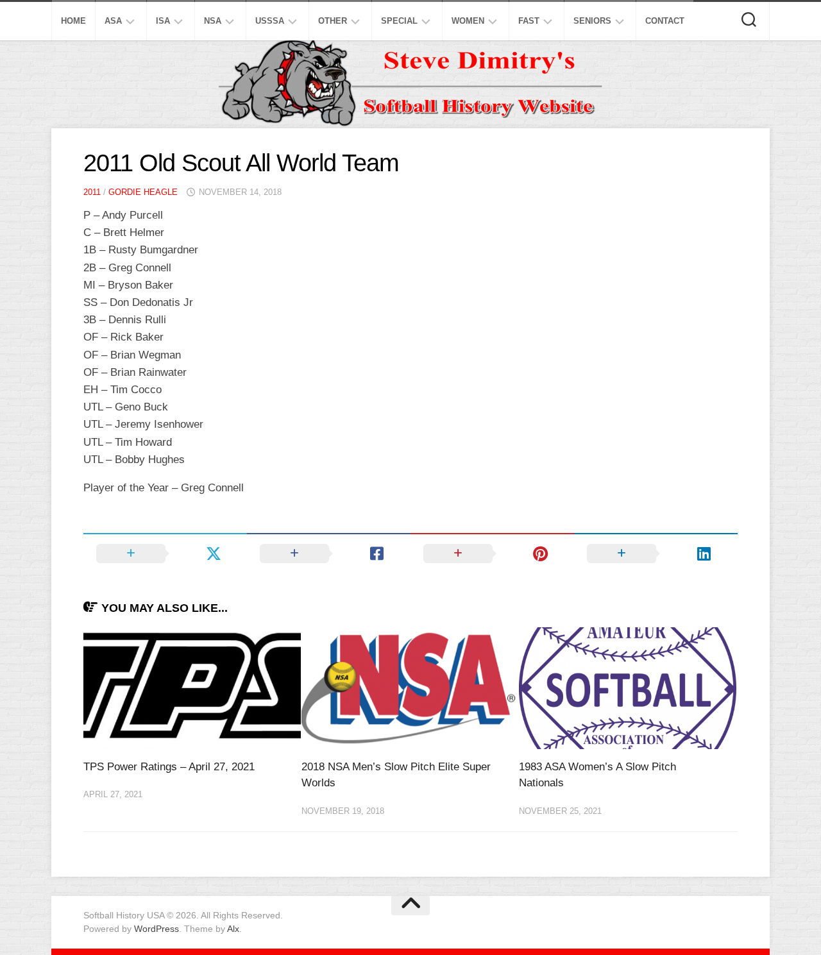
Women (468, 21)
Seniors (592, 21)
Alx (233, 929)
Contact (664, 21)
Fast (528, 21)
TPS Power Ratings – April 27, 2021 (169, 767)
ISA (163, 21)
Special (399, 21)
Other (332, 21)
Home (73, 21)
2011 (92, 192)
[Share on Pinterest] (492, 553)
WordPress (156, 929)
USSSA (269, 21)
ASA (113, 21)
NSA (212, 21)
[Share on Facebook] (328, 553)
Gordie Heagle (143, 192)
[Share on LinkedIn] (656, 553)
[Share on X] (165, 553)
